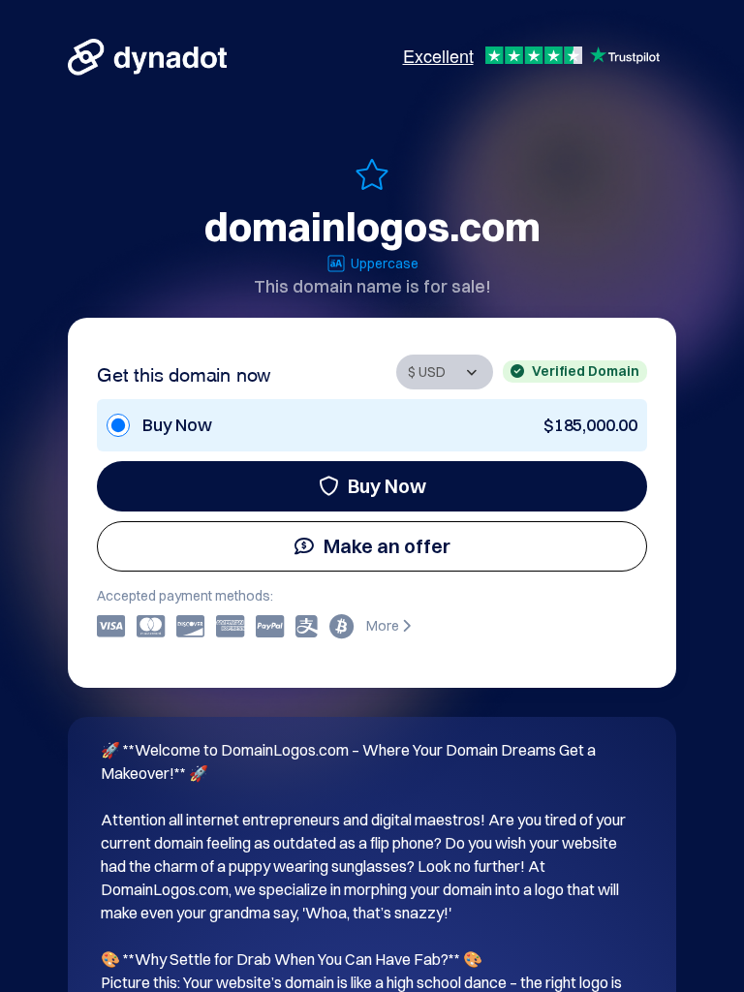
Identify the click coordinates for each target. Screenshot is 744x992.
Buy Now (387, 486)
